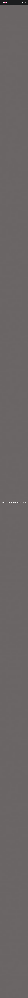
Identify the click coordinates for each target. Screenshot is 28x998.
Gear (14, 499)
